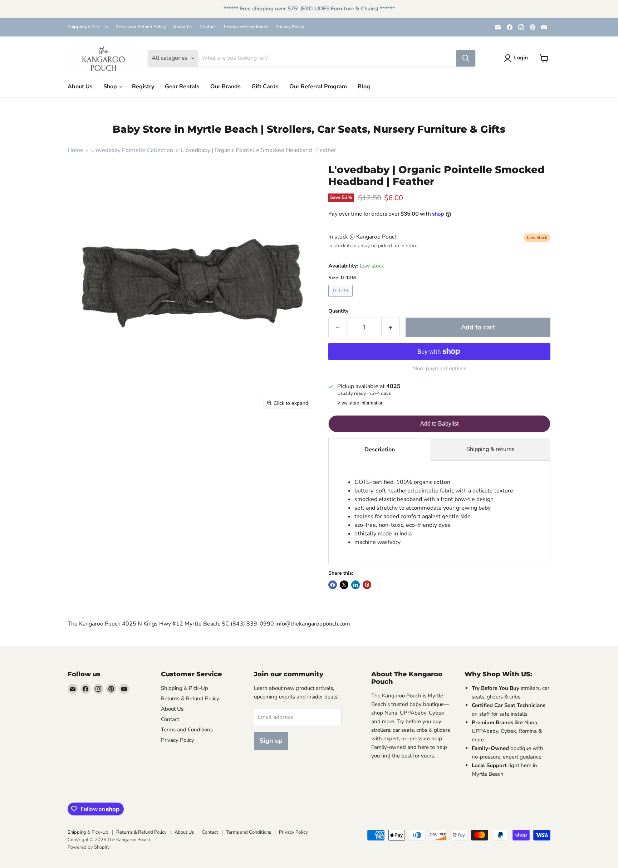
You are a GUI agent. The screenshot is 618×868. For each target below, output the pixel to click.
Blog (364, 86)
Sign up (271, 740)
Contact (208, 27)
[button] (517, 58)
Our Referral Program (318, 86)
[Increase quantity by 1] (391, 327)
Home (75, 150)
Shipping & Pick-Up (88, 27)
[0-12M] (341, 299)
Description (379, 449)
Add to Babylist (439, 424)
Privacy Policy (289, 27)
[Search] (465, 58)
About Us (182, 27)
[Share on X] (344, 584)
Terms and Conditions (245, 27)
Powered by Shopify (89, 847)
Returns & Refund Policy (141, 27)
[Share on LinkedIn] (355, 584)
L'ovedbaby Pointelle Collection (132, 150)
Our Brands (225, 86)
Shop (110, 86)
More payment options (439, 369)
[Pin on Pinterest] (367, 584)
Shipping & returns (490, 449)
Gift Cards (265, 86)
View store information (360, 403)
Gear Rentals (182, 86)
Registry (143, 86)
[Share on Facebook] (332, 584)
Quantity (338, 311)
